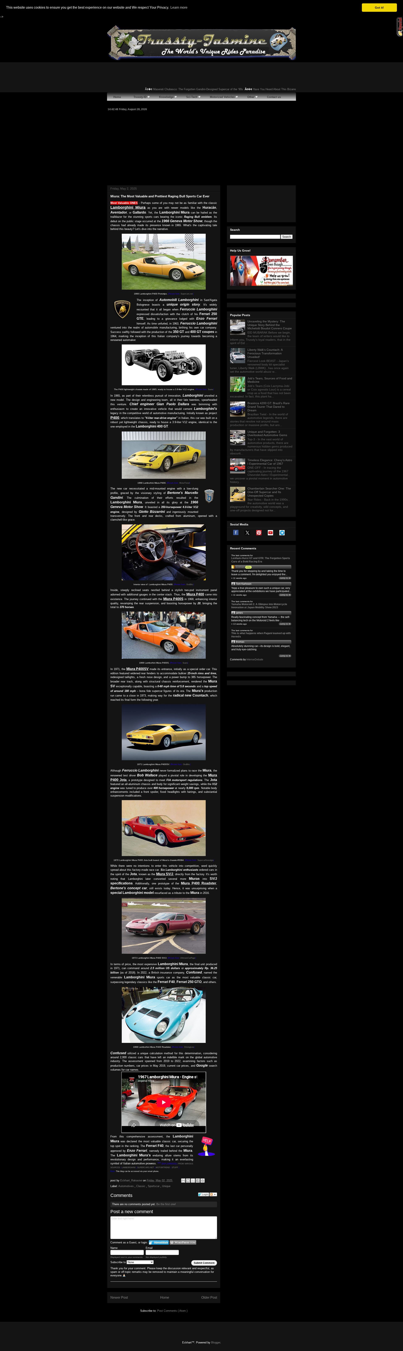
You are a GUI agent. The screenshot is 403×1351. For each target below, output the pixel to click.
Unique (166, 1186)
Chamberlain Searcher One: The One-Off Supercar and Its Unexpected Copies (269, 492)
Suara (210, 389)
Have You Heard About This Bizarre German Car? (265, 89)
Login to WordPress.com (183, 1242)
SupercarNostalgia (205, 860)
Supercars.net (187, 294)
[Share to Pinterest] (202, 1180)
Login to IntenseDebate (159, 1242)
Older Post (209, 1297)
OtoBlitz (189, 584)
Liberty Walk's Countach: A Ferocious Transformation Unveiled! (265, 353)
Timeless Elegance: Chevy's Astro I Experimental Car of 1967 (269, 461)
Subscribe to (118, 1262)
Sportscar (154, 1186)
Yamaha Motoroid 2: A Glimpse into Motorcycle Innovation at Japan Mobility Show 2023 (259, 606)
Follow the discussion (213, 1194)
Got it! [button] (379, 7)
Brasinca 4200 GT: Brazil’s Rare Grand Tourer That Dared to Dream (268, 406)
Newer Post (119, 1297)
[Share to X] (193, 1180)
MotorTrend (184, 483)
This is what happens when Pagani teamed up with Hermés (261, 635)
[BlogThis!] (188, 1180)
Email (149, 1247)
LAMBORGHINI (129, 1167)
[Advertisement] (201, 147)
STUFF (175, 1167)
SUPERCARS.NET (145, 1167)
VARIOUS (188, 1164)
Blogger (215, 1342)
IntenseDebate (254, 659)
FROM (181, 1164)
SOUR (113, 1167)
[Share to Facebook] (198, 1180)
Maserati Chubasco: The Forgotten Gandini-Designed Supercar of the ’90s (180, 89)
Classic (141, 1186)
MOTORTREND (163, 1167)
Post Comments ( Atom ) (172, 1310)
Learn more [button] (178, 7)
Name (114, 1247)
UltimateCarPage (187, 958)
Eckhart (240, 566)
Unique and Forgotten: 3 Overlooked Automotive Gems (267, 433)
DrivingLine (189, 1047)
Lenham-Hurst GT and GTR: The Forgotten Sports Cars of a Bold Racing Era (260, 560)
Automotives (126, 1186)
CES (118, 1167)
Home (164, 1297)
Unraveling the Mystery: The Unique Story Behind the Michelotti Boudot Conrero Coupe (269, 325)
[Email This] (183, 1180)
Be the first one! (166, 1204)
